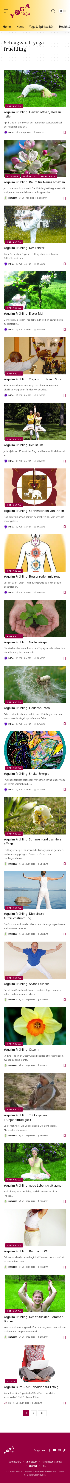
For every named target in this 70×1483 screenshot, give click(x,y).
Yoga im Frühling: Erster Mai (23, 313)
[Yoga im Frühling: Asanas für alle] (35, 960)
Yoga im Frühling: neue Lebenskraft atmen (33, 1185)
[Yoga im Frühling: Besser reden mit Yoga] (35, 553)
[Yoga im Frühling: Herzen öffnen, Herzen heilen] (35, 88)
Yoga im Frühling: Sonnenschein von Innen (34, 510)
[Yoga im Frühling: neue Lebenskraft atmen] (35, 1162)
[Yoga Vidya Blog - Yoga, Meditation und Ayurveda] (20, 11)
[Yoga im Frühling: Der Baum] (35, 421)
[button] (7, 11)
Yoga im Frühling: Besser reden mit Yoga (32, 576)
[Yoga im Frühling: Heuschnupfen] (35, 684)
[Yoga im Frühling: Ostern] (35, 1026)
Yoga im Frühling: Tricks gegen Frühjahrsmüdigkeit (25, 1117)
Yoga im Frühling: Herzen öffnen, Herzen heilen (32, 114)
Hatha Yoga (14, 106)
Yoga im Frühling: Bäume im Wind (27, 1251)
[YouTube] (54, 1450)
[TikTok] (64, 1450)
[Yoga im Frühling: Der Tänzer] (35, 224)
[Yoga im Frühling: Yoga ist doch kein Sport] (35, 355)
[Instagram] (59, 1450)
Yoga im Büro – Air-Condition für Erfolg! (31, 1387)
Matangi (12, 198)
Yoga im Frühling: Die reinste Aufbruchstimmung (24, 915)
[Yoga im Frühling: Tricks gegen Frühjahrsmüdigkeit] (35, 1091)
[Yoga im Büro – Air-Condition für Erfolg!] (35, 1363)
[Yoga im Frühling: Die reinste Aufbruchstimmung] (35, 890)
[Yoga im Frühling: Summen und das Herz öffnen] (35, 816)
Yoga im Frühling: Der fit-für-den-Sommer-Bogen (34, 1319)
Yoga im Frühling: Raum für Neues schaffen (34, 182)
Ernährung (30, 176)
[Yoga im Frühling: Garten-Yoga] (35, 618)
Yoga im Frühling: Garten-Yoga (25, 642)
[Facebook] (50, 1450)
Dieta (10, 132)
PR (9, 1403)
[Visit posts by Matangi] (5, 198)
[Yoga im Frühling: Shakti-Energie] (35, 750)
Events (11, 1381)
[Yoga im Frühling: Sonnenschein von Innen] (35, 487)
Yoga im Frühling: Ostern (21, 1049)
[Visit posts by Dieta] (5, 132)
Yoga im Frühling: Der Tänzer (24, 248)
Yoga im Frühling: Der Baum (23, 445)
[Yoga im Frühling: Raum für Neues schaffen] (35, 158)
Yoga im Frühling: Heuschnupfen (27, 708)
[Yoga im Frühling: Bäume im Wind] (35, 1227)
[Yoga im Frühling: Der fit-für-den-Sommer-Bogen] (35, 1293)
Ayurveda (12, 176)
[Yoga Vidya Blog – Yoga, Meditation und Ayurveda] (9, 1450)
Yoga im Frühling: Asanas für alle (26, 984)
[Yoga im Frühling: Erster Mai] (35, 290)
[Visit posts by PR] (5, 1403)
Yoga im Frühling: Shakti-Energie (26, 773)
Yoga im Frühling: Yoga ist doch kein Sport (33, 379)
